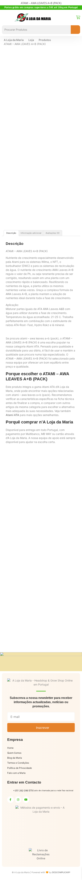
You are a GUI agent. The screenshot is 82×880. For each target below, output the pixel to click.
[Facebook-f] (10, 799)
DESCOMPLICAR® (61, 872)
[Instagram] (18, 799)
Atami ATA (12, 415)
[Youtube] (26, 799)
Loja (31, 40)
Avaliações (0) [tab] (52, 233)
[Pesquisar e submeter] (75, 29)
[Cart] (78, 17)
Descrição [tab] (11, 233)
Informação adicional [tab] (31, 233)
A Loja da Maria (14, 40)
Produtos (45, 40)
